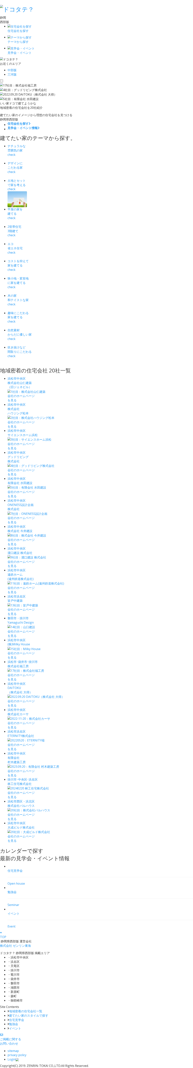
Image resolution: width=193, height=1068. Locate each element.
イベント (15, 1028)
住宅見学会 (16, 1020)
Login (12, 1059)
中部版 (12, 70)
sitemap (13, 1051)
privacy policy (17, 1055)
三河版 (12, 74)
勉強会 (13, 1024)
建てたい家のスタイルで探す (28, 1015)
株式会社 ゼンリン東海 (15, 946)
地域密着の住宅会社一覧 (25, 1011)
